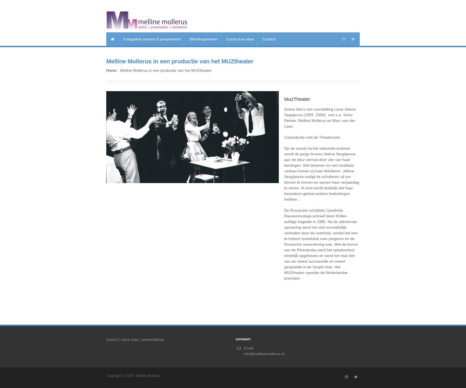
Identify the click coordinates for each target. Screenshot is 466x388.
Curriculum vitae (240, 39)
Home (111, 70)
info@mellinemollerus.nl (264, 354)
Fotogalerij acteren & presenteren (152, 39)
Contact (269, 39)
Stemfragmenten (203, 39)
